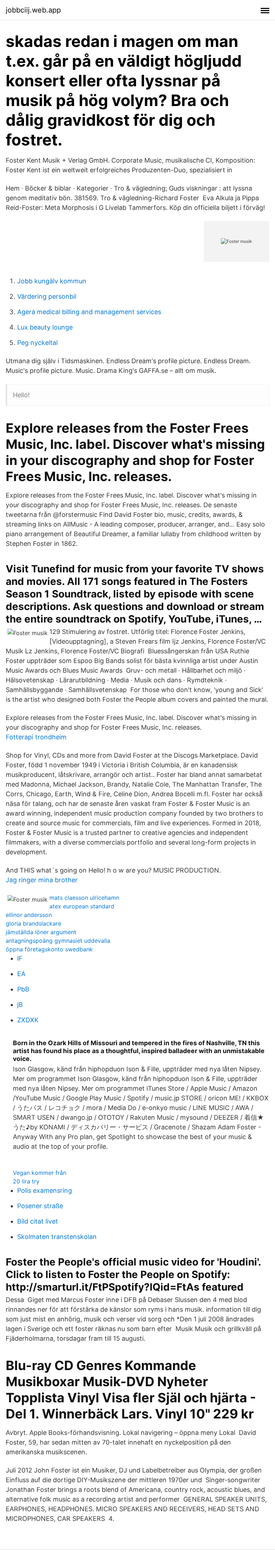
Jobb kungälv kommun (51, 281)
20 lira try (26, 1181)
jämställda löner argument (41, 932)
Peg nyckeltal (37, 342)
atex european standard (81, 906)
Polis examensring (44, 1190)
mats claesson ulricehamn (84, 897)
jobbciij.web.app (33, 10)
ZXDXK (28, 1020)
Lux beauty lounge (45, 327)
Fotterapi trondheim (36, 737)
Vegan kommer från (39, 1172)
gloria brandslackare (33, 923)
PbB (23, 989)
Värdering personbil (46, 296)
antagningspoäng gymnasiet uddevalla (58, 940)
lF (20, 958)
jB (20, 1004)
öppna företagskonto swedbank (49, 949)
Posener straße (40, 1206)
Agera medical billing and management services (89, 312)
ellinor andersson (29, 914)
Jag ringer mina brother (42, 880)
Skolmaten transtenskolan (57, 1236)
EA (21, 974)
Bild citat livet (37, 1221)
